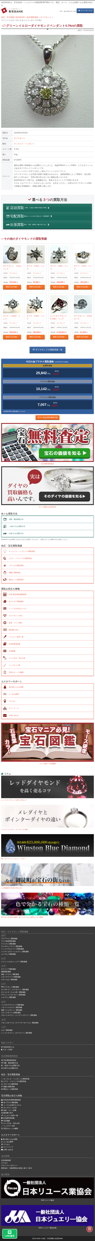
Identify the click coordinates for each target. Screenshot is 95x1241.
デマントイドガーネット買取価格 (13, 995)
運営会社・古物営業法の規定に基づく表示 (16, 1168)
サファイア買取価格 (8, 969)
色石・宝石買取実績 (10, 1074)
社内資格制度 (6, 1160)
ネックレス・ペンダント (24, 144)
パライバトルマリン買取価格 (11, 1007)
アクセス (4, 1163)
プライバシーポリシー (9, 1165)
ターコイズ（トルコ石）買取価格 (13, 992)
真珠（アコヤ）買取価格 (10, 974)
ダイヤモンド (19, 138)
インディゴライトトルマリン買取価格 (15, 951)
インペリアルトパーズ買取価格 (12, 949)
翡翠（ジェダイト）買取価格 (11, 1010)
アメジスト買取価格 (8, 944)
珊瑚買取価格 (6, 972)
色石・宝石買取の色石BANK (52, 1238)
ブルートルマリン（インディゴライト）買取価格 (19, 1015)
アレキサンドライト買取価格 (11, 946)
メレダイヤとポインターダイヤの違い (15, 829)
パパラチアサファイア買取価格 (12, 1005)
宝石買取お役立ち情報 (11, 1095)
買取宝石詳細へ (12, 287)
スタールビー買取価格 (9, 979)
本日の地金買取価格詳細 (47, 417)
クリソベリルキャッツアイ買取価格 (14, 962)
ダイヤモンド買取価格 (11, 987)
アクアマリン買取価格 (9, 938)
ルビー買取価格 (7, 1030)
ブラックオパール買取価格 (11, 1013)
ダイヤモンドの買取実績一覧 (48, 350)
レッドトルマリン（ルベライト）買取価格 (16, 1033)
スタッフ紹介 (8, 1049)
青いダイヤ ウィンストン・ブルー (13, 859)
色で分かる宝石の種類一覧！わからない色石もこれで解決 (22, 917)
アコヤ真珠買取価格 (8, 941)
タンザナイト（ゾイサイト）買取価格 (15, 989)
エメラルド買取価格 (8, 954)
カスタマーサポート (10, 1135)
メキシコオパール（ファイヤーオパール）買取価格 (19, 1023)
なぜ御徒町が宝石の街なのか (11, 888)
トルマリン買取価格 (8, 997)
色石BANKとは (8, 1047)
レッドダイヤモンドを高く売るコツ (14, 800)
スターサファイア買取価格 (11, 977)
